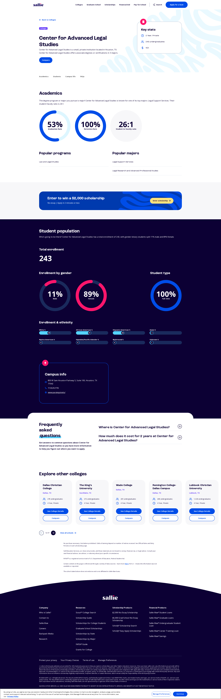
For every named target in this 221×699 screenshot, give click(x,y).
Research (43, 639)
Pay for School (140, 5)
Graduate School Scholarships (89, 628)
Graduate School (94, 5)
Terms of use (88, 660)
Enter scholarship (160, 201)
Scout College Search (86, 612)
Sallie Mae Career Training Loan (164, 631)
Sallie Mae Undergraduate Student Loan (165, 624)
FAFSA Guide (81, 644)
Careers (42, 628)
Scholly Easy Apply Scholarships (126, 631)
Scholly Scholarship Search (124, 626)
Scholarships (110, 5)
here (127, 564)
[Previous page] (41, 533)
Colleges (79, 5)
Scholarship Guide (84, 618)
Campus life (70, 76)
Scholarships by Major (86, 639)
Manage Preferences (161, 694)
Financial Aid (124, 5)
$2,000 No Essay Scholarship (125, 612)
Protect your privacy (48, 660)
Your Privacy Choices (70, 660)
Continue (180, 694)
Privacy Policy (12, 696)
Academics (43, 76)
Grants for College (84, 649)
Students (57, 76)
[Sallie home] (53, 4)
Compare (46, 60)
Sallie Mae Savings (157, 636)
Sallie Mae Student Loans (160, 612)
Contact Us (44, 618)
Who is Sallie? (45, 612)
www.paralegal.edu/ (56, 392)
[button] (107, 660)
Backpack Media (46, 634)
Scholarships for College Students (91, 623)
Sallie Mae (43, 623)
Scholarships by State (85, 634)
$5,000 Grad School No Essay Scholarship (125, 619)
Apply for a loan (176, 5)
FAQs (82, 76)
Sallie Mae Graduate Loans (161, 618)
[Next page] (53, 533)
